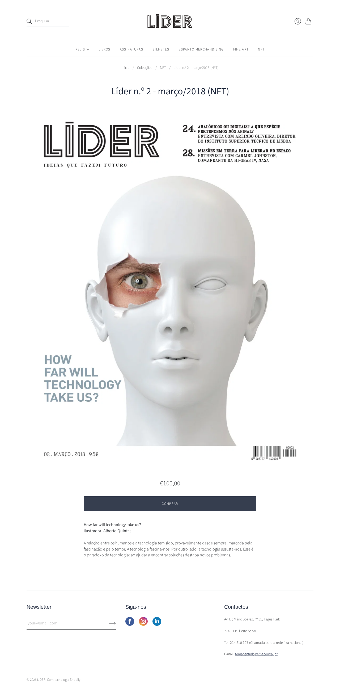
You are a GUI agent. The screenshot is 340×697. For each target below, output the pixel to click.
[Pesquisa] (29, 21)
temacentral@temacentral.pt (256, 654)
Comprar (170, 503)
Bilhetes (160, 49)
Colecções (144, 67)
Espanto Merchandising (201, 49)
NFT (261, 49)
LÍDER (41, 679)
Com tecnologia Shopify (63, 679)
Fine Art (241, 49)
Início (125, 67)
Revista (82, 49)
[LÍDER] (170, 21)
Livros (104, 49)
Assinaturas (131, 49)
